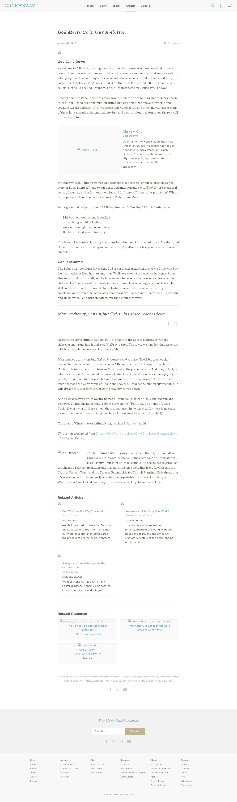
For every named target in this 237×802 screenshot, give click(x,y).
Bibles (91, 5)
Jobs (153, 777)
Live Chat (185, 768)
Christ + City (132, 131)
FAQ (183, 777)
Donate (145, 5)
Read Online (96, 768)
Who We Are (157, 764)
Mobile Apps (96, 773)
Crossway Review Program (133, 773)
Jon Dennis (173, 43)
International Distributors (72, 768)
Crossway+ (65, 777)
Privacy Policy (157, 781)
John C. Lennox (72, 515)
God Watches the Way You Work (83, 511)
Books (104, 5)
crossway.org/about (161, 680)
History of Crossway (160, 768)
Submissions (186, 781)
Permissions (186, 785)
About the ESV (97, 764)
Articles (131, 5)
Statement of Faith (159, 773)
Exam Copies (127, 777)
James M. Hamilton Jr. (139, 515)
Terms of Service (158, 785)
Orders (184, 773)
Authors (33, 777)
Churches (64, 773)
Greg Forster (70, 571)
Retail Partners (67, 764)
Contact (184, 764)
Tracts (117, 5)
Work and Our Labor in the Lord (149, 625)
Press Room (126, 768)
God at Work (87, 649)
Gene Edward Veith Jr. (87, 654)
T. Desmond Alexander (87, 634)
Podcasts (125, 764)
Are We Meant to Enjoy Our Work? (147, 511)
